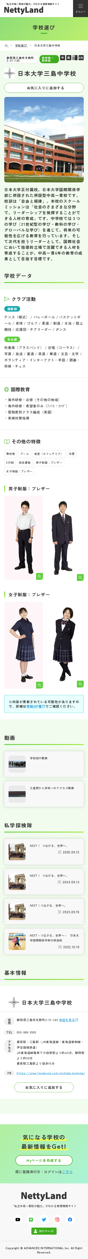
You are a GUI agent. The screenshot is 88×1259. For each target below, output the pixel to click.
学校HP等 (34, 706)
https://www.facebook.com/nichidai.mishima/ (51, 1073)
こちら (67, 1171)
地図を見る (67, 1020)
